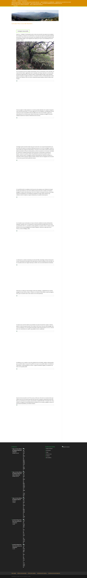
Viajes (47, 452)
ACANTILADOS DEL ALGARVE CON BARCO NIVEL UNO (30, 2)
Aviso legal (14, 573)
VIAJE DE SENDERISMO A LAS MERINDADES (47, 2)
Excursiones (48, 450)
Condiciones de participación (54, 573)
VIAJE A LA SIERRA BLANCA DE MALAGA (36, 4)
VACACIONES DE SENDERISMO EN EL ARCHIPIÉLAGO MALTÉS (52, 3)
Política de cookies (32, 573)
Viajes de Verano (49, 448)
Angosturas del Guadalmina (16, 2)
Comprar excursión (23, 31)
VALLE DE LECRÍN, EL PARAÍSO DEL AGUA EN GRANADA (20, 3)
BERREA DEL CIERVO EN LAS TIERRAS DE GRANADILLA (20, 4)
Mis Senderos (48, 457)
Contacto (48, 455)
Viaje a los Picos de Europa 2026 (35, 3)
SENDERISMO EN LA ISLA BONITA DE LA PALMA (63, 2)
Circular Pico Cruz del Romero (22, 23)
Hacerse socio (49, 454)
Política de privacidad (21, 573)
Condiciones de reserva (42, 573)
